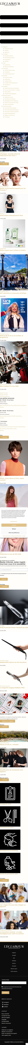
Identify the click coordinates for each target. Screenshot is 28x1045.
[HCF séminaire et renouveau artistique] (14, 272)
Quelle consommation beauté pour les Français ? (13, 189)
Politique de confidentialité (16, 535)
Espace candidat (4, 394)
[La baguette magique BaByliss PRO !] (14, 675)
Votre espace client (6, 1035)
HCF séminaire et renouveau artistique (13, 293)
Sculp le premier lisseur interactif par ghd (14, 627)
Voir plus (2, 407)
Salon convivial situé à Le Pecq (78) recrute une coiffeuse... (13, 405)
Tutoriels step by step (9, 70)
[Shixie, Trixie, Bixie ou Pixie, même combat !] (14, 458)
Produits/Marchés (4, 186)
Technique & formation (7, 827)
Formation (5, 86)
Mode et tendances (9, 66)
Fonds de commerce (4, 396)
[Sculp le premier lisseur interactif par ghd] (14, 607)
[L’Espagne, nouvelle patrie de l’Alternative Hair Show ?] (14, 141)
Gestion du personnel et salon (11, 102)
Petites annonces (7, 106)
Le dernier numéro (8, 48)
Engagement (3, 248)
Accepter (14, 525)
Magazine (5, 47)
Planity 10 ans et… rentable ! (9, 744)
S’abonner (6, 52)
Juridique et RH (7, 81)
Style (4, 63)
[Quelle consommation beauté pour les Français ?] (14, 176)
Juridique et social (8, 97)
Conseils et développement (10, 82)
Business (5, 75)
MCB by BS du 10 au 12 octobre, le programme (11, 336)
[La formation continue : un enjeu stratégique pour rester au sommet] (14, 920)
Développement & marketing (9, 850)
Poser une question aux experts (9, 1033)
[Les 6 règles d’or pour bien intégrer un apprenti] (14, 892)
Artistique (2, 213)
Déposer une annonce (9, 115)
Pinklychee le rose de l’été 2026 (10, 554)
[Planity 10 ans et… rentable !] (14, 735)
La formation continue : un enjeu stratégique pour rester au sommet (12, 933)
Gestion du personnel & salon (9, 874)
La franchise (7, 79)
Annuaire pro (7, 84)
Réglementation (3, 768)
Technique (5, 68)
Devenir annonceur (6, 1023)
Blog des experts (7, 95)
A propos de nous (6, 1015)
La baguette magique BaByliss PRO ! (12, 688)
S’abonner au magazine (7, 1029)
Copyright (4, 1019)
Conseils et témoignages (10, 93)
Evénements (7, 59)
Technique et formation (9, 99)
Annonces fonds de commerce (11, 111)
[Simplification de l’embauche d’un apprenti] (14, 757)
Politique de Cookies (6, 535)
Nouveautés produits (9, 57)
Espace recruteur (4, 393)
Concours (2, 152)
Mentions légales (6, 1017)
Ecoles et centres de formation (11, 88)
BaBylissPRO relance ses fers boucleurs (13, 662)
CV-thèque (7, 117)
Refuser (14, 529)
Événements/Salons (4, 334)
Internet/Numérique (4, 742)
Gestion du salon (8, 77)
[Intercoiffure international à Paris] (14, 203)
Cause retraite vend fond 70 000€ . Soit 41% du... (11, 416)
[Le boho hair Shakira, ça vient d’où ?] (14, 495)
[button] (14, 29)
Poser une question (9, 104)
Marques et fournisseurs (5, 384)
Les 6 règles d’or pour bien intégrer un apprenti (13, 905)
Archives (6, 50)
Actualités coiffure (8, 55)
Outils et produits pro (9, 73)
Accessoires (7, 64)
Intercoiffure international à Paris (11, 215)
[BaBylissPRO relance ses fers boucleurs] (14, 645)
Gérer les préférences (14, 532)
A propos (23, 535)
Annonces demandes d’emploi (11, 109)
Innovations (7, 72)
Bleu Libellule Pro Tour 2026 (9, 386)
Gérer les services (13, 521)
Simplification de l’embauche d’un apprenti (11, 770)
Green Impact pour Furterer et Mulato (13, 250)
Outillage (2, 625)
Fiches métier (7, 91)
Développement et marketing (11, 100)
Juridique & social (5, 804)
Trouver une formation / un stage (12, 90)
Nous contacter (5, 1013)
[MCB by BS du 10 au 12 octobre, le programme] (14, 315)
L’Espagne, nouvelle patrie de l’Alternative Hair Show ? (10, 154)
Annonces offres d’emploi (10, 108)
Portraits (6, 61)
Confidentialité (5, 1021)
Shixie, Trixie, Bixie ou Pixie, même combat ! (12, 479)
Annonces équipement (9, 113)
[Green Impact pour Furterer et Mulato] (14, 233)
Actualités (5, 54)
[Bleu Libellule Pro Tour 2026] (14, 362)
